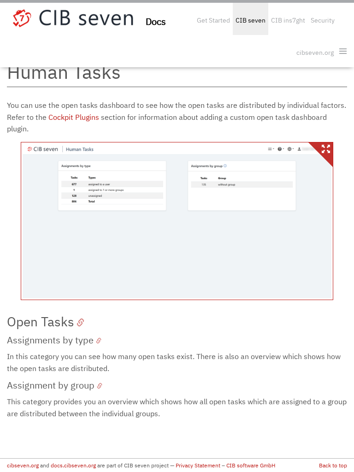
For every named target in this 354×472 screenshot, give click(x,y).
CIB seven (251, 20)
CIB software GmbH (250, 465)
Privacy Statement (198, 465)
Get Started (213, 20)
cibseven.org (315, 52)
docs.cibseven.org (73, 465)
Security (323, 20)
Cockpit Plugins (73, 117)
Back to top (333, 465)
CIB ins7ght (288, 20)
